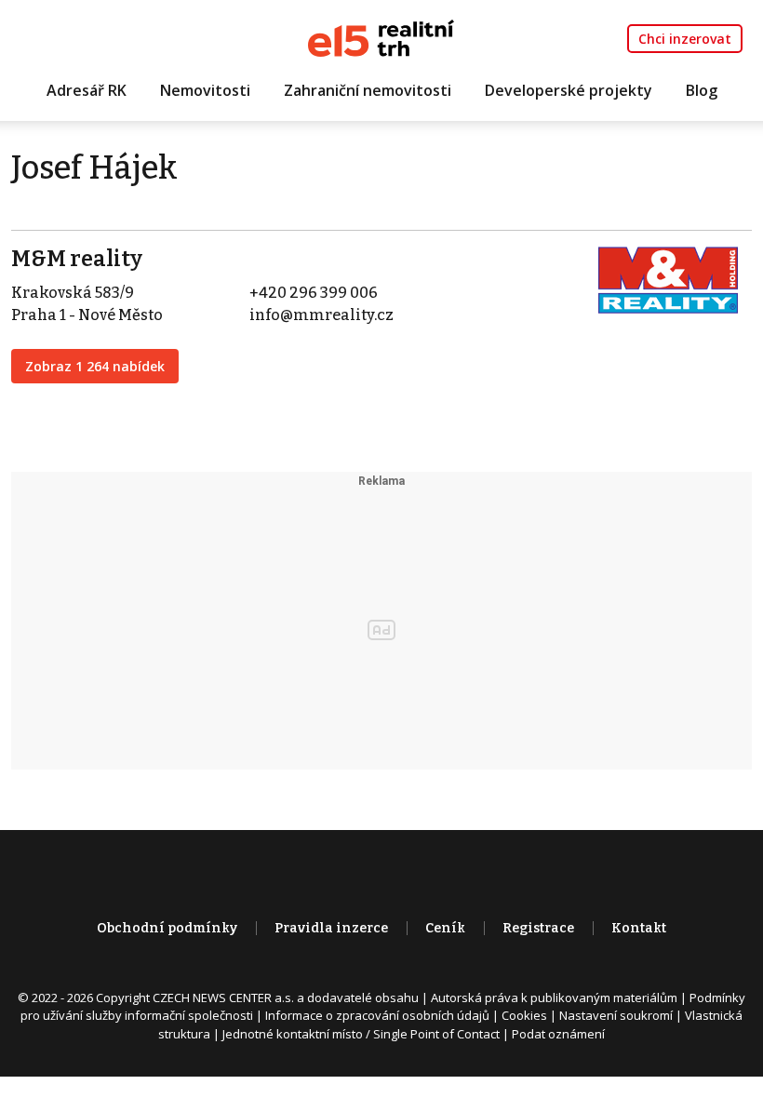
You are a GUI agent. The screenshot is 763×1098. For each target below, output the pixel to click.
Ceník (445, 928)
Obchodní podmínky (167, 928)
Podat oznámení (558, 1033)
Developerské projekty (568, 90)
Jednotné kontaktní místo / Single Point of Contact (361, 1033)
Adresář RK (87, 90)
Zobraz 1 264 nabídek (95, 366)
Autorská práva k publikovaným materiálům (554, 997)
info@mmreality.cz (321, 315)
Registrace (538, 928)
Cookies (524, 1015)
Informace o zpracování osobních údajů (377, 1015)
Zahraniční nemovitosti (367, 90)
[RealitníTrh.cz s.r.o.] (381, 37)
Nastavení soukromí (616, 1015)
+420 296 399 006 (313, 292)
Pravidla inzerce (331, 928)
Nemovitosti (205, 90)
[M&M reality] (668, 279)
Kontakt (638, 928)
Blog (701, 90)
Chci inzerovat (684, 38)
